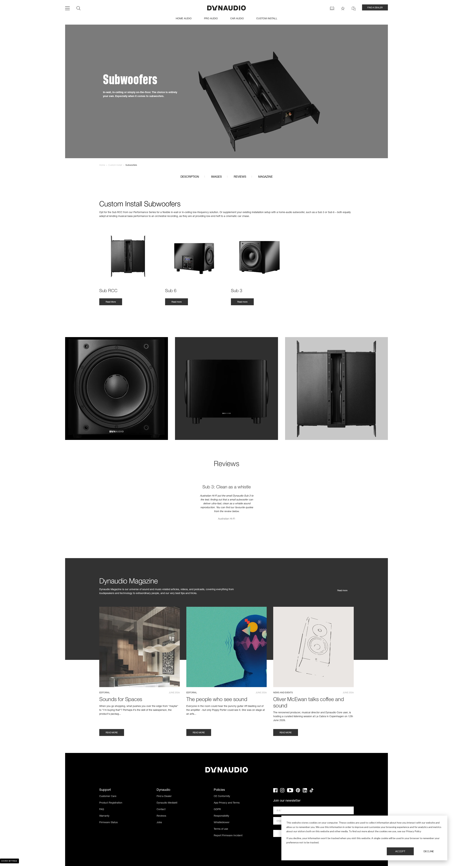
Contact (161, 809)
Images (216, 177)
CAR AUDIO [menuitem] (237, 19)
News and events (283, 693)
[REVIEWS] (343, 8)
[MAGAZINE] (332, 8)
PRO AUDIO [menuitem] (211, 19)
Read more (176, 302)
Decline (429, 851)
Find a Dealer (164, 796)
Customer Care (107, 796)
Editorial (104, 693)
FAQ (101, 809)
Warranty (104, 816)
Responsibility (221, 816)
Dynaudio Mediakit (167, 803)
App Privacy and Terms (227, 803)
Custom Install (115, 165)
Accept (400, 851)
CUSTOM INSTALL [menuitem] (266, 19)
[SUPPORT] (354, 8)
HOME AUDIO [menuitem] (184, 19)
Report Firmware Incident (228, 836)
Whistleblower (222, 822)
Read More (111, 302)
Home (102, 165)
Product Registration (110, 803)
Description (189, 177)
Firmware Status (108, 822)
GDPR (217, 809)
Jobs (159, 822)
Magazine (265, 177)
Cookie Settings (9, 861)
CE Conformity (222, 796)
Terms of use (221, 829)
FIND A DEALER (375, 8)
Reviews (240, 177)
